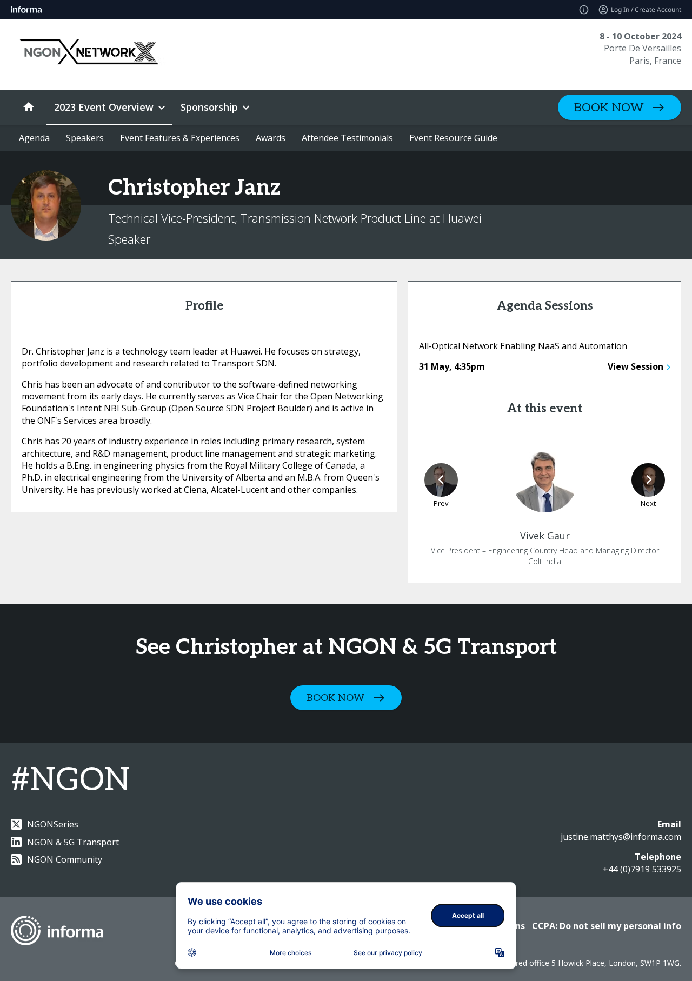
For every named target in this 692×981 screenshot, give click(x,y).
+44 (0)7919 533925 (642, 869)
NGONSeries (52, 824)
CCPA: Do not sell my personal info (606, 926)
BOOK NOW (609, 108)
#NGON (70, 780)
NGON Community (64, 859)
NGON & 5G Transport (73, 842)
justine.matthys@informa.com (621, 837)
